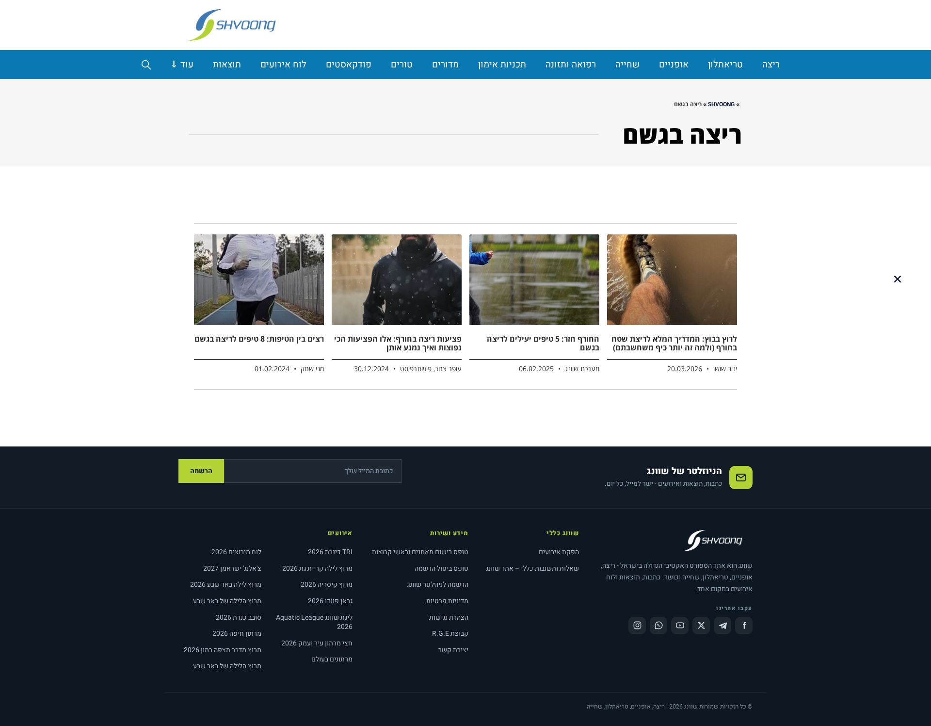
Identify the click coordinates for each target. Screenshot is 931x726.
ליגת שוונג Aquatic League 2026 (314, 622)
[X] (701, 625)
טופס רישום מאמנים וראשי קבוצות (420, 552)
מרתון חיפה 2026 (236, 633)
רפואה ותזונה (571, 64)
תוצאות (227, 64)
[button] (897, 279)
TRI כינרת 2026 (330, 552)
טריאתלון (725, 64)
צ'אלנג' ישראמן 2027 (232, 568)
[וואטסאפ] (658, 625)
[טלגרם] (722, 625)
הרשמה (201, 471)
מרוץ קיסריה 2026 (327, 584)
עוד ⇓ (181, 64)
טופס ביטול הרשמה (441, 568)
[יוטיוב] (680, 625)
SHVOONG (721, 104)
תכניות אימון (502, 64)
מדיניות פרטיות (447, 601)
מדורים (445, 64)
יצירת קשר (453, 650)
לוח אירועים (283, 64)
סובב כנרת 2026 (238, 617)
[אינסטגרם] (637, 625)
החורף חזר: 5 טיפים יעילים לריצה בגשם (543, 343)
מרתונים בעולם (332, 659)
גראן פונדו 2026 (330, 601)
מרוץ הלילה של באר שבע (227, 601)
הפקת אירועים (559, 552)
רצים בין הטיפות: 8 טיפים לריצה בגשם (259, 338)
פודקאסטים (348, 64)
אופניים (674, 64)
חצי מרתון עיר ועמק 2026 (317, 643)
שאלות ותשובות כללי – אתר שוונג (532, 568)
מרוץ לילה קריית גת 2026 (317, 568)
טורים (402, 64)
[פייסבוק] (744, 625)
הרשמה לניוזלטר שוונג (437, 584)
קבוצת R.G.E (450, 633)
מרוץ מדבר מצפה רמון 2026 (222, 650)
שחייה (627, 64)
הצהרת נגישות (448, 617)
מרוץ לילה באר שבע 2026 (225, 584)
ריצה (771, 64)
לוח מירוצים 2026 (236, 552)
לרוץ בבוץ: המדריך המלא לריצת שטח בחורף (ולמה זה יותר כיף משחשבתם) (674, 343)
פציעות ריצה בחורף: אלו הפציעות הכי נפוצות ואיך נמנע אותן (398, 343)
